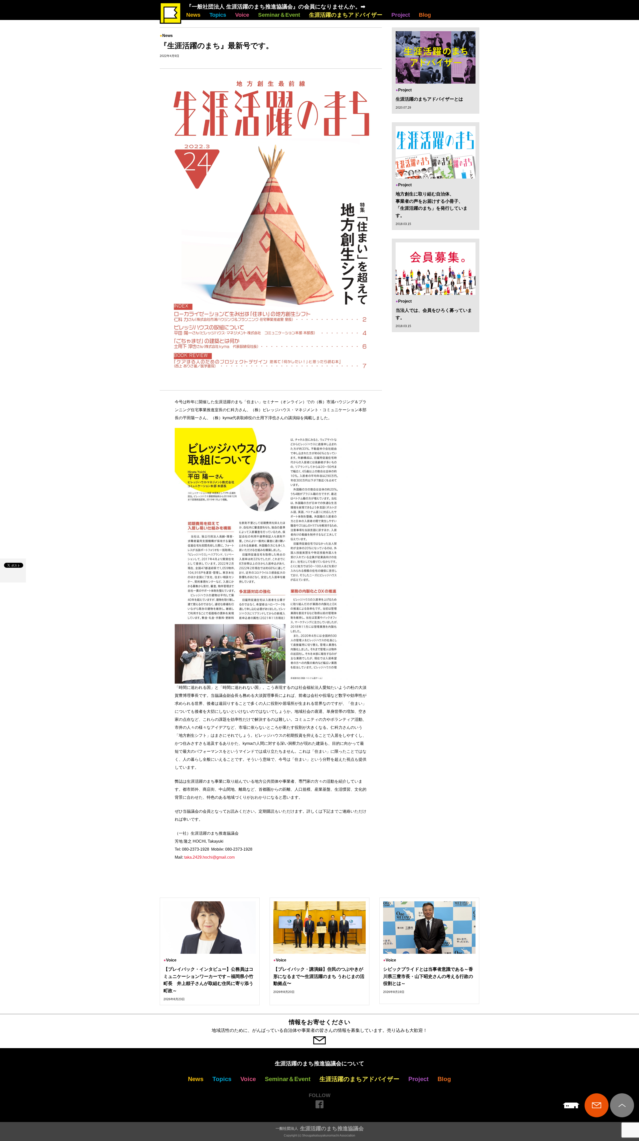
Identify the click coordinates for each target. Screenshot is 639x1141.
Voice (242, 15)
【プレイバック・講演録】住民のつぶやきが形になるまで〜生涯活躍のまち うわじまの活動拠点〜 (318, 976)
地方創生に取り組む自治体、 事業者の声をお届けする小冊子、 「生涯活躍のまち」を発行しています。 (432, 204)
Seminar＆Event (279, 15)
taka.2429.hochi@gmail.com (209, 857)
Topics (217, 15)
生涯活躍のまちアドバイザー (345, 15)
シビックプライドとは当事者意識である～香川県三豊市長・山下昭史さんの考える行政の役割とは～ (428, 976)
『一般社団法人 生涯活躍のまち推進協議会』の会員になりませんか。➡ (275, 6)
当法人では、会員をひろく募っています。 (434, 314)
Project (400, 15)
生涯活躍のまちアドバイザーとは (429, 99)
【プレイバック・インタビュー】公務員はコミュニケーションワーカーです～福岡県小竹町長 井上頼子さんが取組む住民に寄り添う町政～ (208, 980)
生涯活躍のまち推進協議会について (319, 1063)
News (193, 15)
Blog (425, 15)
